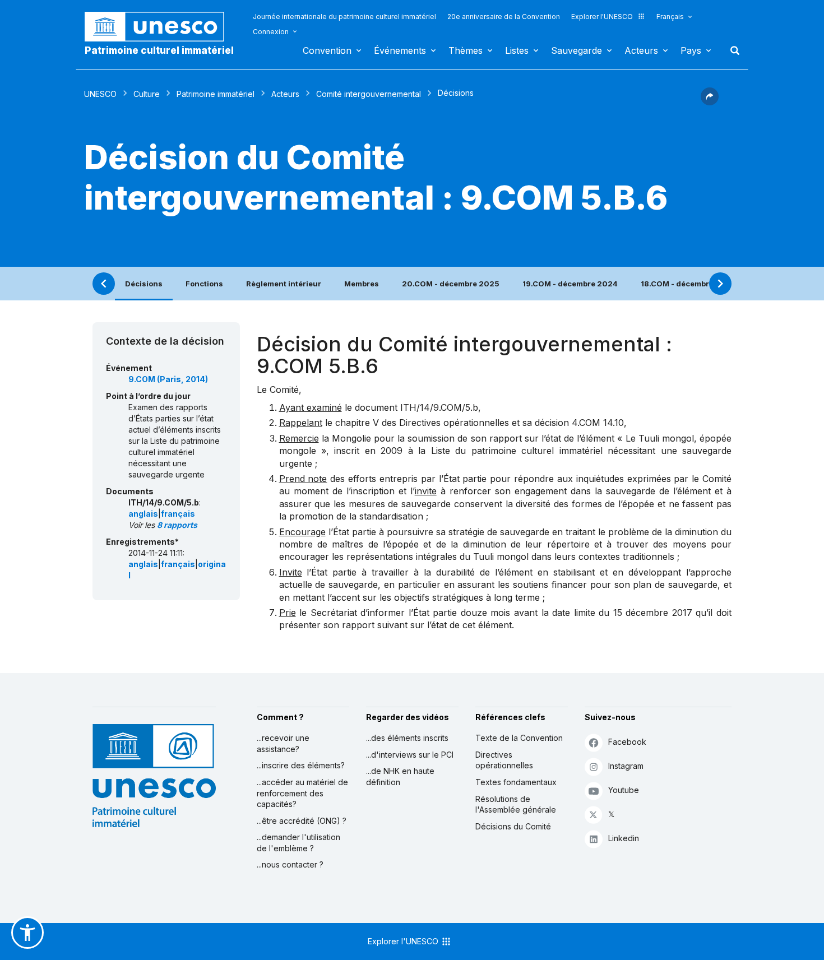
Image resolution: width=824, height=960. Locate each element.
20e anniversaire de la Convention (503, 16)
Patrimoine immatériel (215, 94)
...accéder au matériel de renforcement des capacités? (302, 793)
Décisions (144, 283)
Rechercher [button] (731, 50)
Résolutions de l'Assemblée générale (515, 804)
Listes (517, 50)
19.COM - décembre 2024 (570, 283)
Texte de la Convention (519, 738)
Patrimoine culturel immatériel (159, 50)
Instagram (626, 766)
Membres (361, 283)
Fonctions (204, 283)
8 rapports (177, 525)
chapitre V (357, 422)
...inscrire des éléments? (301, 765)
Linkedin (623, 838)
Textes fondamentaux (516, 782)
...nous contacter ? (290, 864)
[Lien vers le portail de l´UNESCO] (160, 26)
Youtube (623, 790)
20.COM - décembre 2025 (450, 283)
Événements (400, 50)
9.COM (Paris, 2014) (168, 379)
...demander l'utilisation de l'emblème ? (298, 842)
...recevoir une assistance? (283, 743)
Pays (691, 50)
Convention (327, 50)
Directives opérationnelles (504, 760)
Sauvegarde (576, 50)
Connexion (271, 31)
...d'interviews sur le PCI (409, 754)
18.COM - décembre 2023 (688, 283)
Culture (146, 94)
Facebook (627, 741)
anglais (143, 513)
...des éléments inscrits (407, 738)
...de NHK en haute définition (400, 776)
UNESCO (100, 94)
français (178, 513)
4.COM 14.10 (598, 422)
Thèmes (465, 50)
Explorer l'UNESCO (602, 16)
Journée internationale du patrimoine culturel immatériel (344, 16)
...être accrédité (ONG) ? (301, 820)
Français (670, 16)
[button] (710, 102)
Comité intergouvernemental (368, 94)
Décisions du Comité (513, 826)
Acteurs (641, 50)
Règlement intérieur (283, 283)
